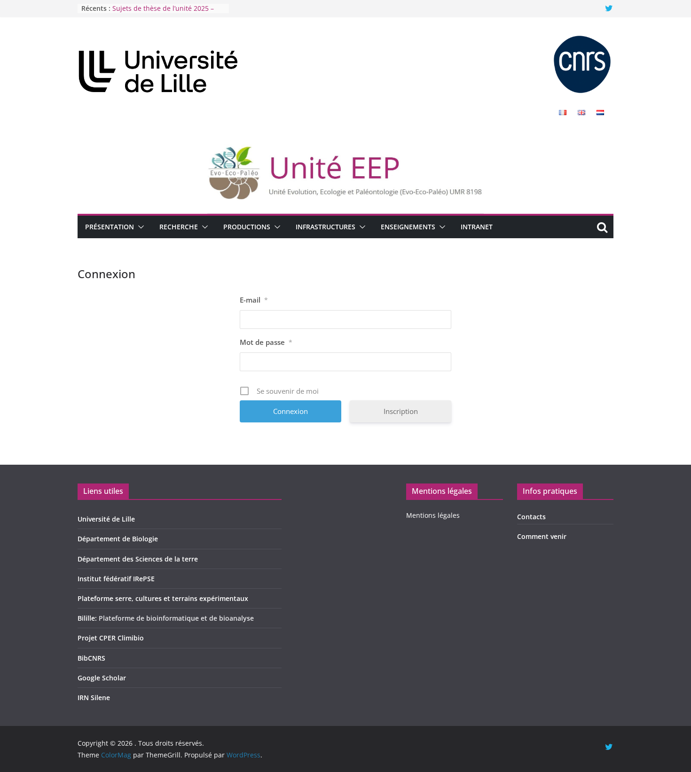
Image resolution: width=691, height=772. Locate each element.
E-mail (254, 299)
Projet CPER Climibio (111, 637)
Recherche (178, 226)
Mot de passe (266, 342)
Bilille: (88, 618)
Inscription (401, 411)
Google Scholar (102, 677)
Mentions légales (433, 515)
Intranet (477, 226)
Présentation (109, 226)
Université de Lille (106, 519)
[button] (139, 227)
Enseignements (408, 226)
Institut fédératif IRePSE (116, 578)
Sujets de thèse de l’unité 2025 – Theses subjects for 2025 (163, 13)
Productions (246, 226)
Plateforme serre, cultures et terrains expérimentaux (163, 598)
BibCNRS (91, 658)
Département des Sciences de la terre (138, 558)
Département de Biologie (118, 538)
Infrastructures (325, 226)
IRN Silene (94, 697)
